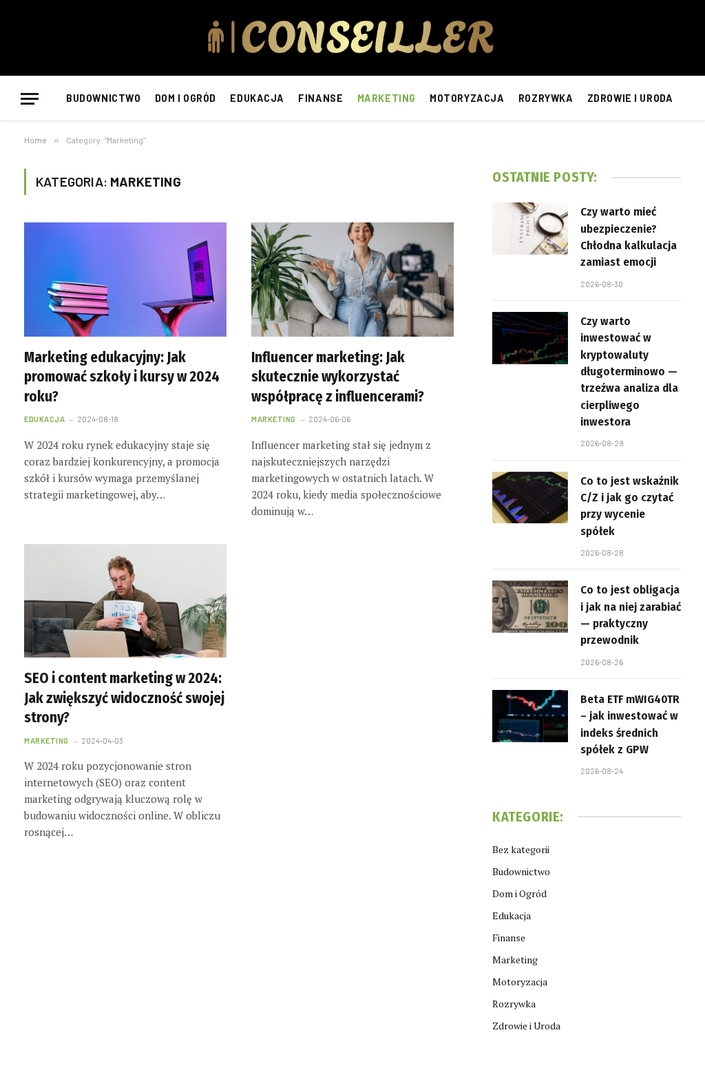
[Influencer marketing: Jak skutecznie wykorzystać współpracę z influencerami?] (352, 279)
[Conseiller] (352, 38)
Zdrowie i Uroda (630, 98)
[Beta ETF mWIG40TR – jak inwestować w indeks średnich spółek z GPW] (530, 716)
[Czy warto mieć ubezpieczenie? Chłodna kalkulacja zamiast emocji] (530, 228)
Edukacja (257, 98)
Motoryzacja (467, 98)
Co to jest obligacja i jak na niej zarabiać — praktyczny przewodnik (630, 615)
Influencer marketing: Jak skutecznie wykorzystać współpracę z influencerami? (337, 377)
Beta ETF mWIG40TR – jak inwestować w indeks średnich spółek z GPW (630, 724)
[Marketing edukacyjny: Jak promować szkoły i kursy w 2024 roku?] (125, 279)
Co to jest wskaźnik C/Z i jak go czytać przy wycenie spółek (629, 506)
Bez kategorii (520, 849)
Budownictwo (103, 98)
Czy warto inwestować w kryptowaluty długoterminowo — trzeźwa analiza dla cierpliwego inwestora (629, 371)
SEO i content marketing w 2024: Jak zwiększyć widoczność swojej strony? (124, 697)
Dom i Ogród (185, 98)
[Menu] (30, 98)
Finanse (320, 98)
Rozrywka (546, 98)
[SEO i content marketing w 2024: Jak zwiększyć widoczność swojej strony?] (125, 601)
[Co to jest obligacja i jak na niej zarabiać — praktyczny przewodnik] (530, 606)
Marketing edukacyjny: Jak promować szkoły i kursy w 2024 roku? (122, 377)
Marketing (386, 98)
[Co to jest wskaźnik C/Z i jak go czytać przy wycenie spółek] (530, 498)
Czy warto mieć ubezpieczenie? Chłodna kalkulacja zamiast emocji (628, 237)
